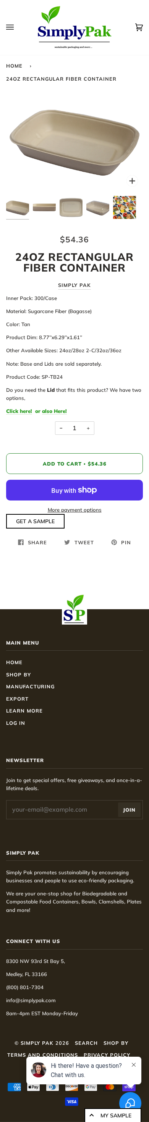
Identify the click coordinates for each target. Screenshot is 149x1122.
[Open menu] (17, 27)
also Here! (54, 411)
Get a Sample (35, 521)
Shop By (18, 674)
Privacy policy (107, 1055)
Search (86, 1043)
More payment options (75, 510)
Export (17, 699)
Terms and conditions (42, 1055)
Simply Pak (74, 285)
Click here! (19, 411)
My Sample (115, 1115)
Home (14, 66)
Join (129, 810)
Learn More (24, 711)
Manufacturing (30, 686)
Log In (15, 723)
